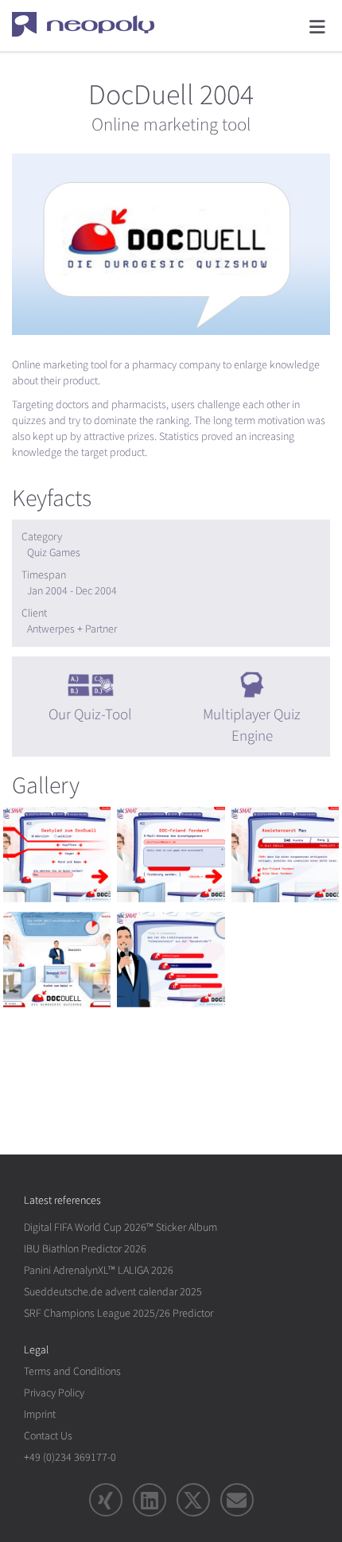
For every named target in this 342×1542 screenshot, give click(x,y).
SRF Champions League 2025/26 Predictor (118, 1313)
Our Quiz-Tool (90, 714)
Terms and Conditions (72, 1371)
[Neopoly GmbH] (93, 24)
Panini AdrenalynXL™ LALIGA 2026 (98, 1270)
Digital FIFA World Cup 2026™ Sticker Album (120, 1227)
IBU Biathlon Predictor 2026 (85, 1249)
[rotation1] (57, 854)
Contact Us (48, 1436)
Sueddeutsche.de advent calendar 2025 (113, 1292)
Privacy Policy (54, 1393)
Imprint (40, 1414)
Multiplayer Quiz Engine (252, 725)
